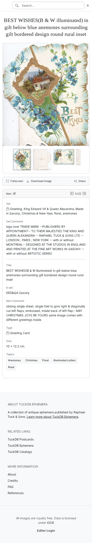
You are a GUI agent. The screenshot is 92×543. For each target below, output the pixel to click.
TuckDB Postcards (21, 439)
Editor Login (46, 530)
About (12, 474)
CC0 (50, 522)
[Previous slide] (9, 160)
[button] (86, 5)
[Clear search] (81, 5)
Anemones (14, 360)
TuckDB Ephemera (21, 445)
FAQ (10, 487)
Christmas (31, 360)
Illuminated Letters (64, 360)
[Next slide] (83, 160)
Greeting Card (20, 333)
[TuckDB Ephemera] (6, 5)
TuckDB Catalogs (20, 451)
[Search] (17, 5)
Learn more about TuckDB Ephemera (52, 416)
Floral (45, 360)
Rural (11, 367)
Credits (13, 480)
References (16, 493)
